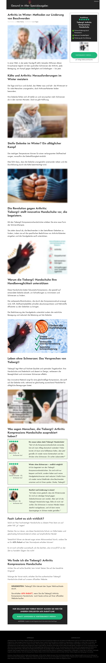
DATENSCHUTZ (75, 638)
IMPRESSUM (30, 638)
